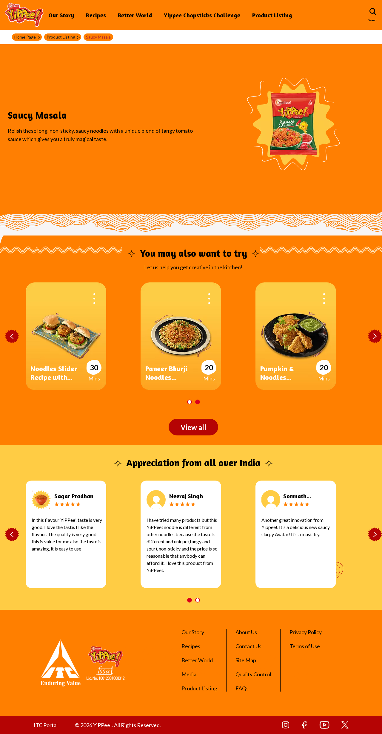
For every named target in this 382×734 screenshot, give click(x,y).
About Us (246, 632)
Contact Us (248, 646)
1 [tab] (189, 402)
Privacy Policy (305, 632)
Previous (12, 336)
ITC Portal (46, 725)
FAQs (242, 688)
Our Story (61, 15)
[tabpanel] (198, 336)
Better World (135, 15)
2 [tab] (197, 402)
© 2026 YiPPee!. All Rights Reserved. (118, 725)
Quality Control (253, 674)
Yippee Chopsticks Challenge (202, 15)
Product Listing (272, 15)
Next (375, 336)
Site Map (245, 660)
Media (188, 674)
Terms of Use (304, 646)
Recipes (96, 15)
